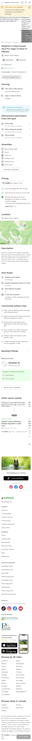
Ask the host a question (12, 387)
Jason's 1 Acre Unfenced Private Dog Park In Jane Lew (11, 424)
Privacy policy (6, 520)
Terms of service (7, 517)
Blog (2, 553)
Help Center (5, 527)
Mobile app (5, 556)
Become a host (6, 546)
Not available (23, 737)
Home (3, 535)
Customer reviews (7, 549)
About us (4, 510)
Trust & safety (6, 513)
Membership (5, 542)
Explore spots (6, 539)
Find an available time (11, 77)
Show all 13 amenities (11, 169)
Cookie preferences (8, 524)
